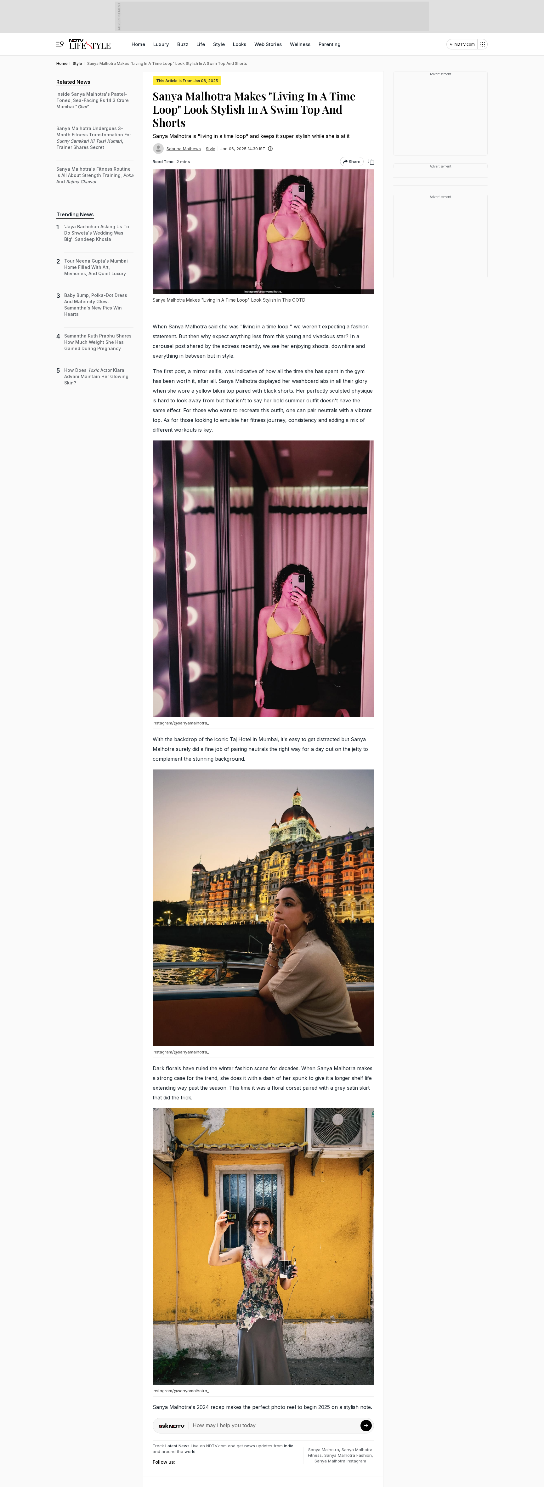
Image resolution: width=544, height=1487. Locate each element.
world (190, 1451)
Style (219, 44)
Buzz (182, 44)
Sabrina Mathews (184, 148)
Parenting (330, 44)
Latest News (177, 1445)
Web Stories (268, 44)
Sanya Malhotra (323, 1449)
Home (138, 44)
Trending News (75, 214)
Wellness (300, 44)
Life (200, 44)
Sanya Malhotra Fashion (348, 1455)
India (288, 1445)
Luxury (161, 44)
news (249, 1445)
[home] (89, 41)
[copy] (371, 162)
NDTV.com (465, 44)
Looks (239, 44)
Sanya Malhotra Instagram (340, 1460)
